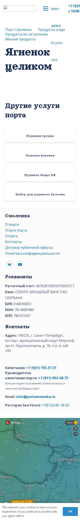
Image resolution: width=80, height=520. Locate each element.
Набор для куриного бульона (40, 194)
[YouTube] (20, 264)
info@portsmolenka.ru (35, 396)
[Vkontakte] (9, 264)
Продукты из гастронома (26, 34)
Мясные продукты (20, 39)
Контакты (13, 241)
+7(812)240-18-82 (55, 405)
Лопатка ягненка (40, 155)
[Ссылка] (19, 8)
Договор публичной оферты (29, 247)
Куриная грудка (40, 136)
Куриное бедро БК (40, 175)
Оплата (11, 236)
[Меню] (45, 8)
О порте (12, 224)
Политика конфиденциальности (32, 253)
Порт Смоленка (18, 29)
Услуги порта (16, 230)
